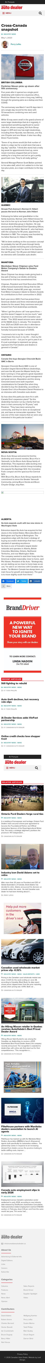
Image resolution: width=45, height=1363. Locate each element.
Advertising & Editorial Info (11, 1257)
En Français (9, 2)
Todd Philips (28, 1327)
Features (4, 1290)
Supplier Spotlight (30, 1294)
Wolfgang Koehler (30, 1316)
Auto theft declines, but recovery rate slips (20, 700)
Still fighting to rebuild (14, 683)
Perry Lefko (16, 44)
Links (3, 1264)
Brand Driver (28, 1290)
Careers (4, 1268)
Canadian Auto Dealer (15, 727)
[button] (8, 13)
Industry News (10, 34)
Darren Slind (28, 1338)
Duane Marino (29, 1323)
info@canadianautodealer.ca (15, 1244)
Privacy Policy (22, 1354)
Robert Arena (6, 1319)
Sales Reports (29, 1286)
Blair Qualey (28, 1331)
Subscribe (5, 1272)
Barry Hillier (5, 1338)
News (19, 687)
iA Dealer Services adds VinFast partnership (19, 719)
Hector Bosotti (6, 1327)
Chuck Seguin (29, 1335)
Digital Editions (7, 1260)
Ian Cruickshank (7, 1331)
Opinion (4, 1301)
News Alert (5, 1298)
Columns (4, 1286)
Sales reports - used (31, 974)
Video (26, 1298)
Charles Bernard (7, 1323)
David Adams (6, 1316)
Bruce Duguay (6, 1335)
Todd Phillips (11, 690)
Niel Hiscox (5, 1342)
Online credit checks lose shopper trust (20, 737)
